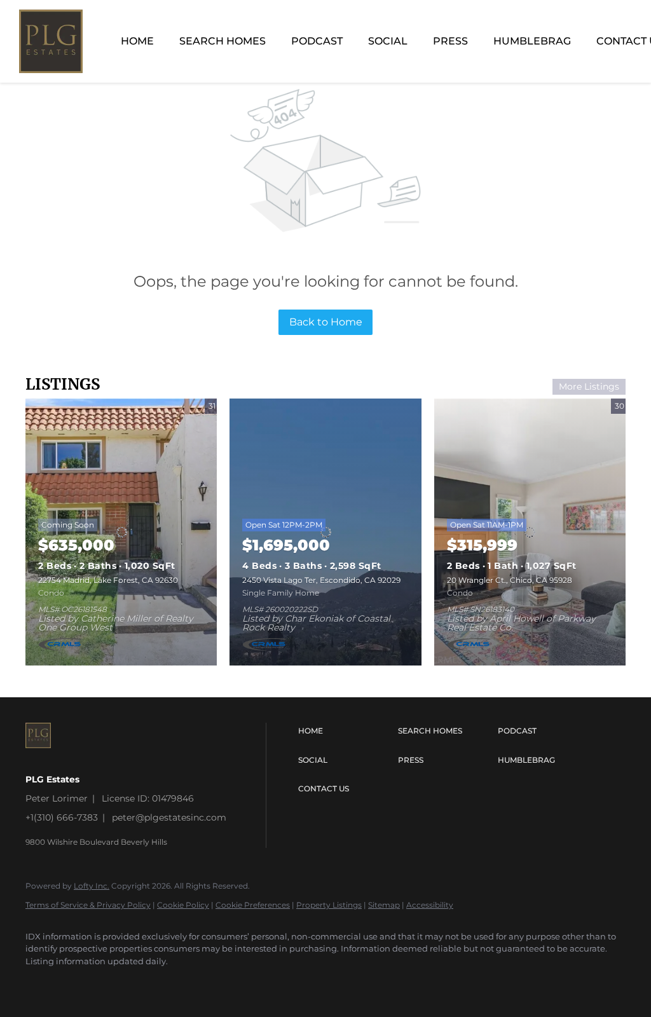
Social (388, 41)
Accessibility (429, 905)
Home (137, 41)
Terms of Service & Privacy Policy (88, 905)
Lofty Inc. (91, 886)
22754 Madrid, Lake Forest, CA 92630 (108, 580)
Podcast (317, 41)
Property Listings (329, 905)
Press (450, 41)
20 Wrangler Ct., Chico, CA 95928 (509, 580)
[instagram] (40, 982)
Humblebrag (532, 41)
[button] (345, 731)
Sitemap (384, 905)
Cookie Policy (183, 905)
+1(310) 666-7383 (61, 817)
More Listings (589, 386)
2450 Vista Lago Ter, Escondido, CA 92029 (321, 580)
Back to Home (325, 322)
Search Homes (222, 41)
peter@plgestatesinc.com (169, 817)
